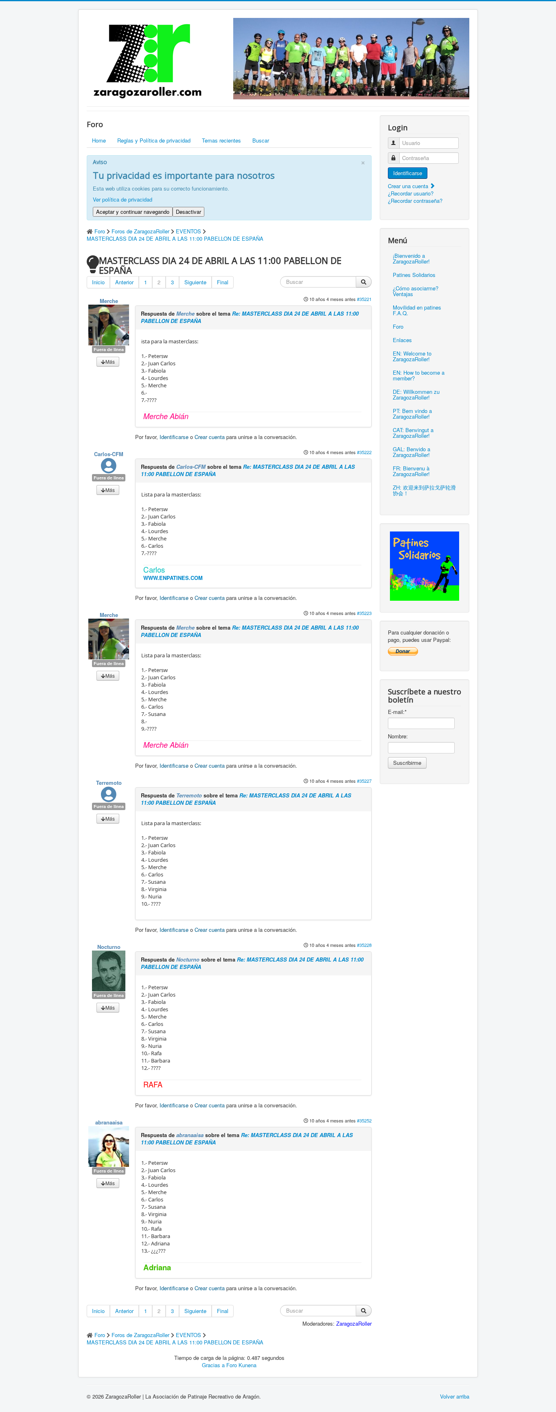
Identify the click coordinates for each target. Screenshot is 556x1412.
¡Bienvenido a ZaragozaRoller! (411, 258)
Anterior (124, 282)
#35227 (364, 780)
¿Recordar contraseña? (415, 200)
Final (222, 282)
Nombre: (398, 736)
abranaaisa (109, 1122)
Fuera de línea (109, 349)
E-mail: (397, 712)
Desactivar (188, 211)
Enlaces (402, 340)
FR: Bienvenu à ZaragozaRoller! (411, 471)
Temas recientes (221, 140)
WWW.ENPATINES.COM (173, 578)
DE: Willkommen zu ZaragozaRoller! (416, 394)
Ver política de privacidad (122, 199)
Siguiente (195, 282)
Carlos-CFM (108, 454)
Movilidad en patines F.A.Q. (417, 310)
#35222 (364, 452)
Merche (109, 301)
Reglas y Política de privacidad (153, 140)
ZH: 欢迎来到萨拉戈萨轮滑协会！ (424, 490)
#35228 (364, 945)
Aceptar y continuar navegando (132, 211)
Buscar (260, 140)
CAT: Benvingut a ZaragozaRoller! (413, 432)
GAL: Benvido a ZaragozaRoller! (411, 452)
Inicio (98, 282)
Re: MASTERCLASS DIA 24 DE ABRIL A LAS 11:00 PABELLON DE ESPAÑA (250, 317)
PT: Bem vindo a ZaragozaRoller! (412, 413)
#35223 (364, 613)
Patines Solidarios (414, 275)
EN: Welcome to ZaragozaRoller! (412, 356)
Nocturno (108, 947)
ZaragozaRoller (354, 1323)
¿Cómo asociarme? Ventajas (415, 291)
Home (99, 140)
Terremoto (109, 782)
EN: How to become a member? (418, 375)
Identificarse (174, 437)
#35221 (364, 299)
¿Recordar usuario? (410, 193)
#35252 (364, 1120)
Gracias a (213, 1365)
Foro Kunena (241, 1365)
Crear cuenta (210, 437)
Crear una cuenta (409, 186)
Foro (398, 326)
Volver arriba (454, 1396)
